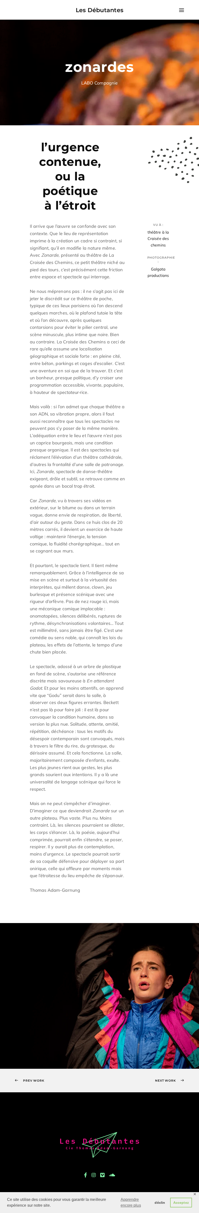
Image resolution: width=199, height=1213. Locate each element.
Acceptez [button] (181, 1203)
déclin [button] (160, 1203)
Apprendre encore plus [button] (131, 1202)
